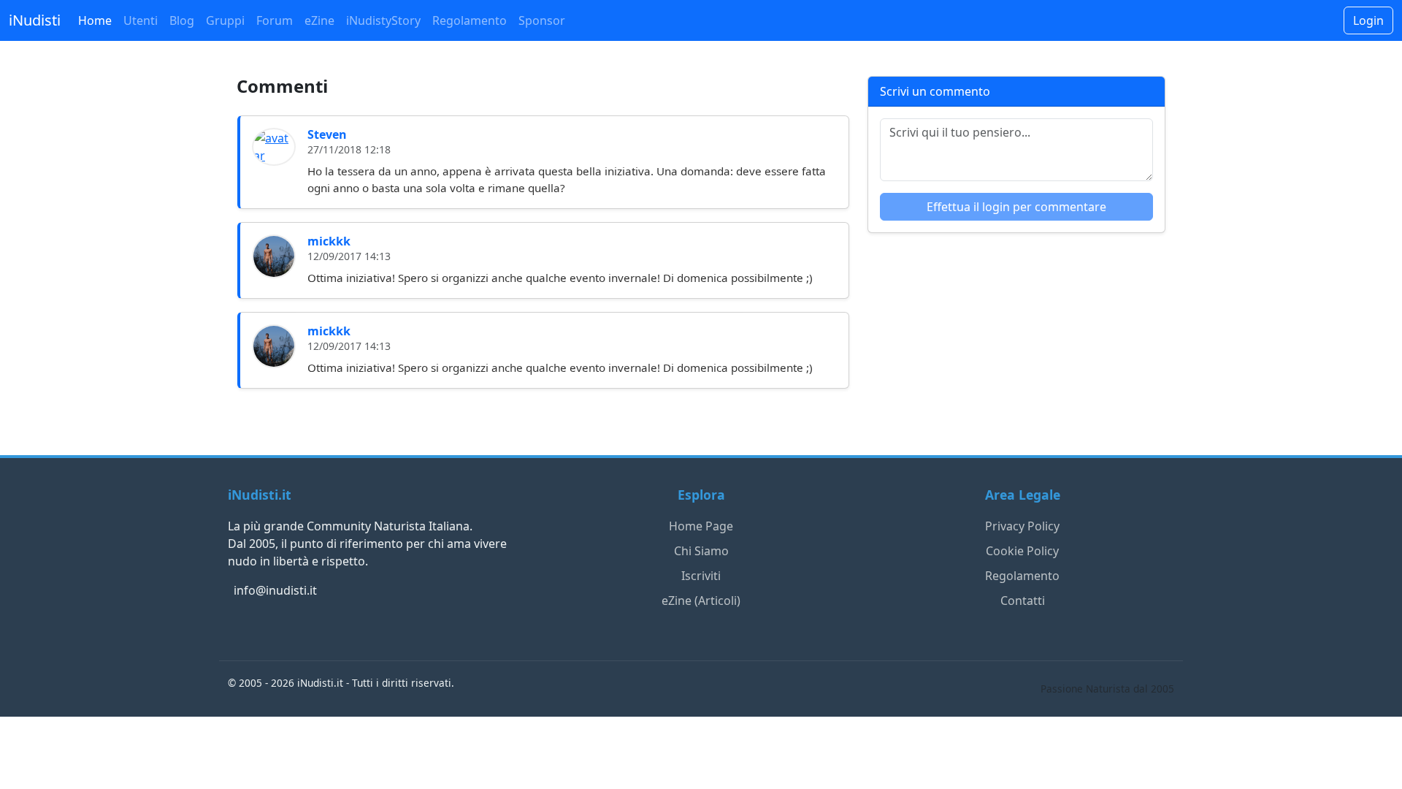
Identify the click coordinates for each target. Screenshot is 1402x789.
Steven (327, 134)
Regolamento (469, 20)
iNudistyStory (383, 20)
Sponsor (541, 20)
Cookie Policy (1022, 551)
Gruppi (225, 20)
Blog (181, 20)
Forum (274, 20)
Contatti (1022, 600)
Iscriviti (701, 576)
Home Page (701, 526)
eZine (319, 20)
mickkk (328, 241)
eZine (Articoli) (701, 600)
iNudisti (35, 20)
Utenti (140, 20)
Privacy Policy (1022, 526)
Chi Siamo (701, 551)
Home (95, 20)
